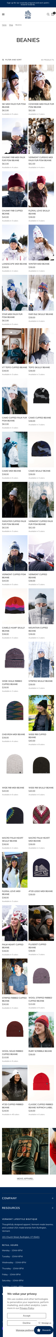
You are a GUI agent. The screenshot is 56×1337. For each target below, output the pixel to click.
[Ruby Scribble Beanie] (41, 1030)
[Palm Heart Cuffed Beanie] (14, 923)
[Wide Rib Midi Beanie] (14, 766)
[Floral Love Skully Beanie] (41, 189)
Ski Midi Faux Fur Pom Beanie (14, 105)
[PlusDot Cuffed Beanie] (41, 923)
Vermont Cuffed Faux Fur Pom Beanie (41, 523)
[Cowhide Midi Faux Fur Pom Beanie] (41, 83)
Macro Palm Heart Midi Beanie (39, 839)
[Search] (48, 14)
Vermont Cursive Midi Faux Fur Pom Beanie (41, 159)
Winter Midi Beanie (39, 264)
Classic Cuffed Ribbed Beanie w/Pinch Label (41, 1106)
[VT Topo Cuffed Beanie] (14, 346)
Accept (26, 1315)
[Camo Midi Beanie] (14, 449)
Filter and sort (13, 60)
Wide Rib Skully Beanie (41, 787)
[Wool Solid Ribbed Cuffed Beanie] (14, 1030)
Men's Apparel (25, 1178)
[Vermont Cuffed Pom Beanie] (14, 553)
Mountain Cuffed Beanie (38, 629)
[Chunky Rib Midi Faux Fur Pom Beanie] (14, 136)
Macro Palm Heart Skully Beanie (12, 839)
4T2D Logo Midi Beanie (41, 891)
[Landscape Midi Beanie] (14, 242)
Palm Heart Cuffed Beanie (12, 946)
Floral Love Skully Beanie (39, 212)
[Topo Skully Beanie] (41, 346)
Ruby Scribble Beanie (40, 1051)
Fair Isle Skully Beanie (41, 314)
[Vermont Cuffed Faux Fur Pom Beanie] (41, 500)
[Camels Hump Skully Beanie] (14, 606)
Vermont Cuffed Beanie (38, 576)
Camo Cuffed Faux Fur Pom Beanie (14, 419)
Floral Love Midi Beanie (11, 893)
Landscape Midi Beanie (14, 264)
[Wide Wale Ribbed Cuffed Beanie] (14, 660)
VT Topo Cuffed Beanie (14, 367)
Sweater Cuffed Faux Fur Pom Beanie (14, 523)
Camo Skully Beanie (39, 471)
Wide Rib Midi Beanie (13, 787)
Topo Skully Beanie (39, 367)
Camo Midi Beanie (11, 471)
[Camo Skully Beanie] (41, 449)
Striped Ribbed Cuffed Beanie (14, 999)
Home (4, 25)
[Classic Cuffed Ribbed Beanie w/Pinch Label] (41, 1083)
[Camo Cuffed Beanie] (41, 396)
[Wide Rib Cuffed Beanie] (41, 713)
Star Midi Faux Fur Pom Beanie (12, 316)
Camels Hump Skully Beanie (13, 629)
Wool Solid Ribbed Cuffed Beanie (12, 1052)
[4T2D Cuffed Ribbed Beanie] (14, 1083)
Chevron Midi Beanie (13, 734)
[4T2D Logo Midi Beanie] (41, 870)
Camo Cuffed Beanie (40, 417)
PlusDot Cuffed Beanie (37, 946)
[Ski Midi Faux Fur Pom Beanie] (14, 83)
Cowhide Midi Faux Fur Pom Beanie (41, 105)
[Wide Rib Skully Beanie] (41, 766)
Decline (26, 1322)
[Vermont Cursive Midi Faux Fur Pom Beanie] (41, 136)
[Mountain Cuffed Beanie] (41, 606)
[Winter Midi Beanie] (41, 242)
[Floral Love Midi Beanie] (14, 870)
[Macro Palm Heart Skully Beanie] (14, 816)
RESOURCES (11, 1208)
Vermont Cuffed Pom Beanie (14, 576)
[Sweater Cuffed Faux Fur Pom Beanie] (14, 500)
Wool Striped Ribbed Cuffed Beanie (40, 999)
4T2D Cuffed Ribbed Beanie (12, 1106)
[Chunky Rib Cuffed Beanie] (14, 189)
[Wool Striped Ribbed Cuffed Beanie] (41, 976)
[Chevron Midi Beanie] (14, 713)
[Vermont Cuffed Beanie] (41, 553)
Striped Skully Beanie (41, 681)
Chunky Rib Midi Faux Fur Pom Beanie (13, 159)
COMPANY (9, 1198)
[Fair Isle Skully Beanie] (41, 293)
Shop (11, 25)
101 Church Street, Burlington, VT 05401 (21, 1237)
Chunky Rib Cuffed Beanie (12, 212)
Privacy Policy (27, 1308)
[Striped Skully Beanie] (41, 660)
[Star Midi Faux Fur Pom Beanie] (14, 293)
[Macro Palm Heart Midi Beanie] (41, 816)
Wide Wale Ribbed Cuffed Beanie (12, 682)
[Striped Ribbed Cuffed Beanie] (14, 976)
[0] (52, 14)
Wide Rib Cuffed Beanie (37, 736)
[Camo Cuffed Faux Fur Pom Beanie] (14, 396)
